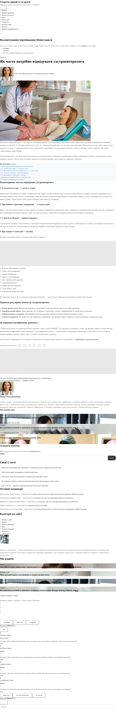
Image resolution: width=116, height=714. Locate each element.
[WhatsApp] (39, 345)
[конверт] (44, 345)
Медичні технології (8, 15)
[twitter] (24, 345)
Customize (6, 622)
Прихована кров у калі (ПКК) (38, 505)
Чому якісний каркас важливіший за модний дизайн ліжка (20, 472)
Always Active (4, 638)
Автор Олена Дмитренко (22, 73)
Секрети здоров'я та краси (15, 1)
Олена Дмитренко (13, 397)
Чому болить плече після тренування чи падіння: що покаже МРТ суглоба (31, 418)
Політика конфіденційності (10, 29)
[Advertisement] (58, 253)
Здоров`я (4, 10)
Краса (3, 17)
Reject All (19, 622)
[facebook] (19, 345)
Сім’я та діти (6, 20)
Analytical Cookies (5, 664)
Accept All (33, 622)
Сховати (13, 164)
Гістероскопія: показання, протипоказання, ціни (20, 438)
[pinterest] (34, 345)
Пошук (2, 454)
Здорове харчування (8, 13)
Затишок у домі (6, 24)
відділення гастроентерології (86, 339)
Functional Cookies (5, 648)
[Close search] (4, 702)
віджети (84, 46)
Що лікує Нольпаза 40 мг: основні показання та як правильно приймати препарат (58, 494)
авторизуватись (34, 451)
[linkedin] (29, 345)
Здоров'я (51, 73)
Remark (2, 651)
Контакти (5, 26)
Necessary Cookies (5, 635)
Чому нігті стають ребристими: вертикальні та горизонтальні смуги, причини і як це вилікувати (31, 467)
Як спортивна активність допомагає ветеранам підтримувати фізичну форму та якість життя (39, 428)
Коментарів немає (42, 73)
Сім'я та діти (5, 533)
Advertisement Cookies (6, 680)
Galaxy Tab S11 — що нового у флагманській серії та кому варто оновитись (25, 485)
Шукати (112, 458)
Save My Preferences (22, 695)
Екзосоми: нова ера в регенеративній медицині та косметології (54, 498)
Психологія (5, 22)
